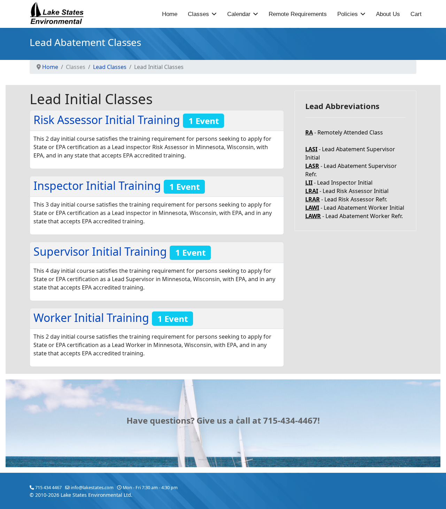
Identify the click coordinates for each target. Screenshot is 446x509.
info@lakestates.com (92, 488)
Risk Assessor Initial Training (126, 119)
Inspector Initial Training (116, 185)
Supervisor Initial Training (119, 251)
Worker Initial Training (110, 317)
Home (169, 14)
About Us (388, 14)
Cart (416, 14)
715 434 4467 (48, 488)
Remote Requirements (298, 14)
